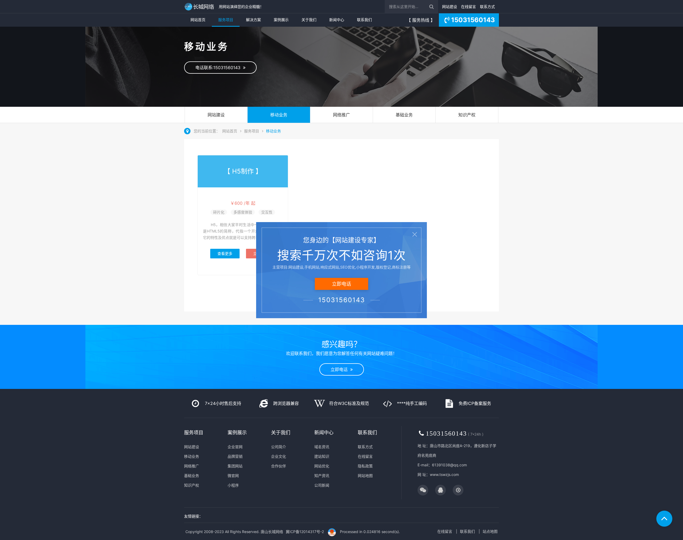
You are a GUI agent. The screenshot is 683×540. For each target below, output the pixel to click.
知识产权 (466, 114)
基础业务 (404, 114)
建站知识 (321, 456)
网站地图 (365, 475)
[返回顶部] (664, 519)
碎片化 (218, 212)
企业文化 (278, 456)
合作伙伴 (278, 466)
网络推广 (341, 114)
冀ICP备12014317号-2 (305, 531)
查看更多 (224, 253)
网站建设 (449, 6)
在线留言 (468, 6)
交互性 (266, 212)
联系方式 (487, 6)
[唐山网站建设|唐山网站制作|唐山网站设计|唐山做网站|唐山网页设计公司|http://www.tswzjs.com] (200, 6)
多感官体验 (242, 212)
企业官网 (235, 446)
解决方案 (253, 19)
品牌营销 (235, 456)
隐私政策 (365, 466)
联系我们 (364, 19)
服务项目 (225, 19)
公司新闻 (321, 485)
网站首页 (197, 19)
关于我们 (308, 19)
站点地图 (490, 531)
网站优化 (321, 466)
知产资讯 (321, 475)
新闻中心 (336, 19)
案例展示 (281, 19)
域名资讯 (321, 446)
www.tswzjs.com (444, 474)
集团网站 (235, 466)
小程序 (233, 485)
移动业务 (278, 114)
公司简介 (278, 446)
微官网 (233, 475)
